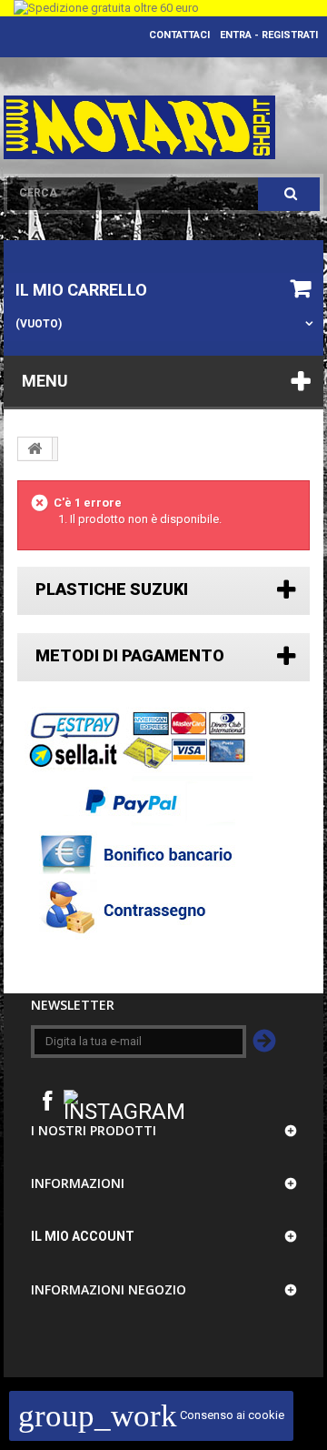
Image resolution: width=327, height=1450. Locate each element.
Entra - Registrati (269, 35)
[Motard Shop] (140, 127)
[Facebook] (47, 1099)
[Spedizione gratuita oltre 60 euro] (163, 8)
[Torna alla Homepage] (35, 448)
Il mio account (82, 1236)
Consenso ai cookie (151, 1415)
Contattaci (179, 35)
